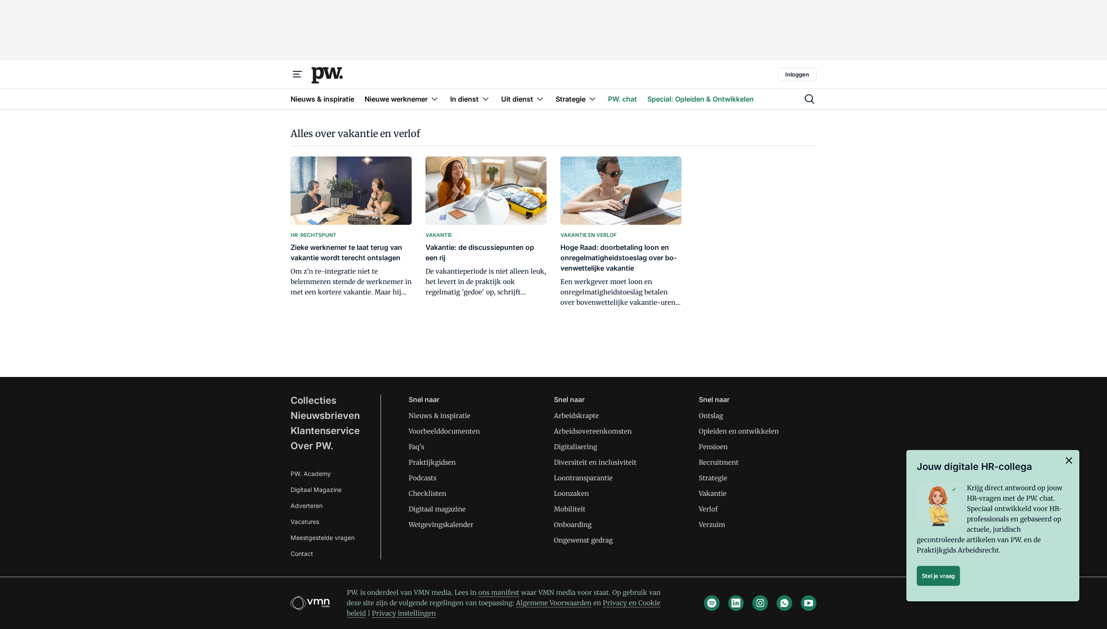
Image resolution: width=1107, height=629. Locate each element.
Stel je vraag (938, 575)
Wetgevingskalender (441, 524)
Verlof (708, 509)
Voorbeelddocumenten (444, 431)
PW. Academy (311, 473)
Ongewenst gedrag (583, 540)
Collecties (313, 400)
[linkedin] (736, 603)
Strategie (713, 478)
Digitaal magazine (437, 509)
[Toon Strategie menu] (592, 99)
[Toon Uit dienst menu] (540, 99)
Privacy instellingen (404, 613)
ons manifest (498, 592)
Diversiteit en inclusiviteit (595, 462)
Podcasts (422, 478)
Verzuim (712, 524)
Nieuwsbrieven (325, 415)
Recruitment (719, 462)
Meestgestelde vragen (323, 537)
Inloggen (797, 74)
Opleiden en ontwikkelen (739, 431)
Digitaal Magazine (316, 489)
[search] (809, 99)
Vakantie (712, 493)
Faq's (416, 447)
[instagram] (760, 603)
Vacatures (305, 521)
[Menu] (297, 74)
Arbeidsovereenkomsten (593, 431)
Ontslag (711, 416)
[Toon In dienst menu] (485, 99)
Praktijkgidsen (432, 462)
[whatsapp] (784, 603)
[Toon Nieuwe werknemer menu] (434, 99)
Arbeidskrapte (576, 416)
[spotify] (712, 603)
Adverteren (307, 505)
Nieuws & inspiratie (439, 416)
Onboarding (573, 524)
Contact (302, 553)
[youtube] (808, 603)
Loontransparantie (583, 478)
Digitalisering (575, 447)
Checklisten (427, 493)
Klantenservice (325, 430)
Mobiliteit (569, 509)
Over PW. (312, 445)
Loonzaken (571, 493)
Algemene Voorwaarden (554, 603)
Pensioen (713, 447)
